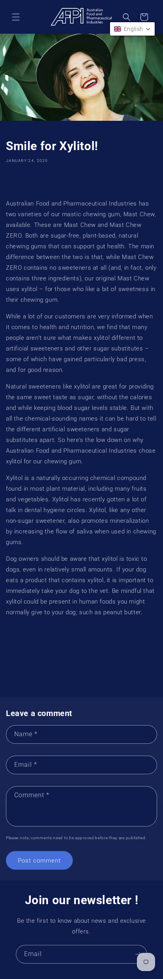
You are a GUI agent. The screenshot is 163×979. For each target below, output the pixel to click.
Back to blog (87, 671)
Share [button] (21, 184)
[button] (16, 17)
